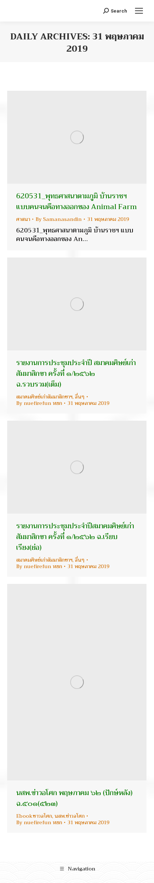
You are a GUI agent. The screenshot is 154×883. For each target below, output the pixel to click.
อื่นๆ (80, 396)
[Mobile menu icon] (139, 10)
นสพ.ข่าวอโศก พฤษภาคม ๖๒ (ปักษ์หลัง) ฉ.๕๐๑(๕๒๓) (74, 798)
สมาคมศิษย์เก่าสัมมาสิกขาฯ (44, 396)
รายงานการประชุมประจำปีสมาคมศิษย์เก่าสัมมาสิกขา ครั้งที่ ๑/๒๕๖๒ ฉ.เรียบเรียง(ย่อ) (75, 537)
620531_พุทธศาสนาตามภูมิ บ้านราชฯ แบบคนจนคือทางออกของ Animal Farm (76, 201)
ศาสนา (23, 219)
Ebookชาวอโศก (34, 816)
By (58, 219)
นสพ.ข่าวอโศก (69, 816)
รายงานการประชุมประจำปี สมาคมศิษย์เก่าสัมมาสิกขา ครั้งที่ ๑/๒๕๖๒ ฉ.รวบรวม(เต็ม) (76, 373)
